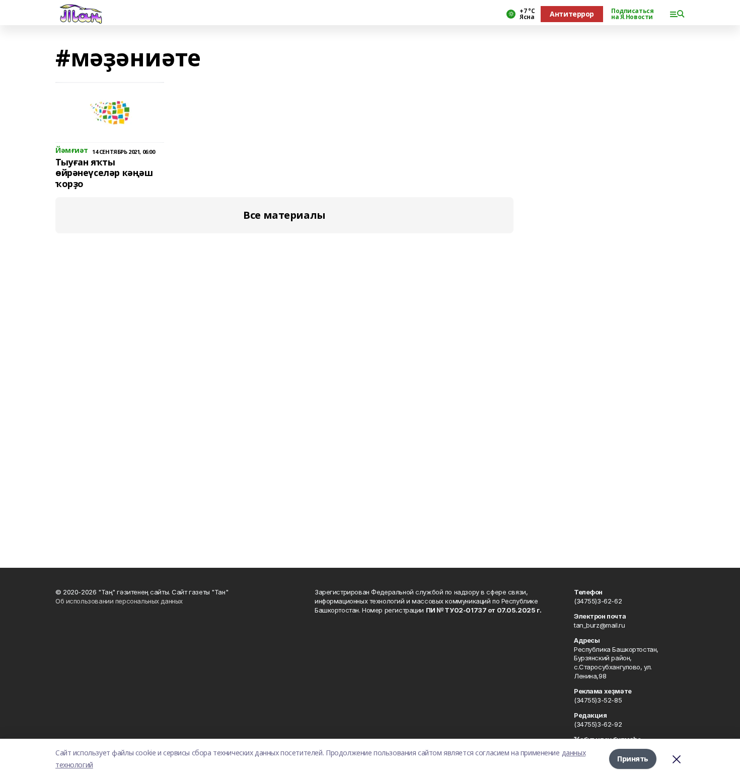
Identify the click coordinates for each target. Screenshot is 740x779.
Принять (632, 758)
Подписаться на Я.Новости (632, 14)
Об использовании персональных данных (119, 601)
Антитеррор (572, 14)
